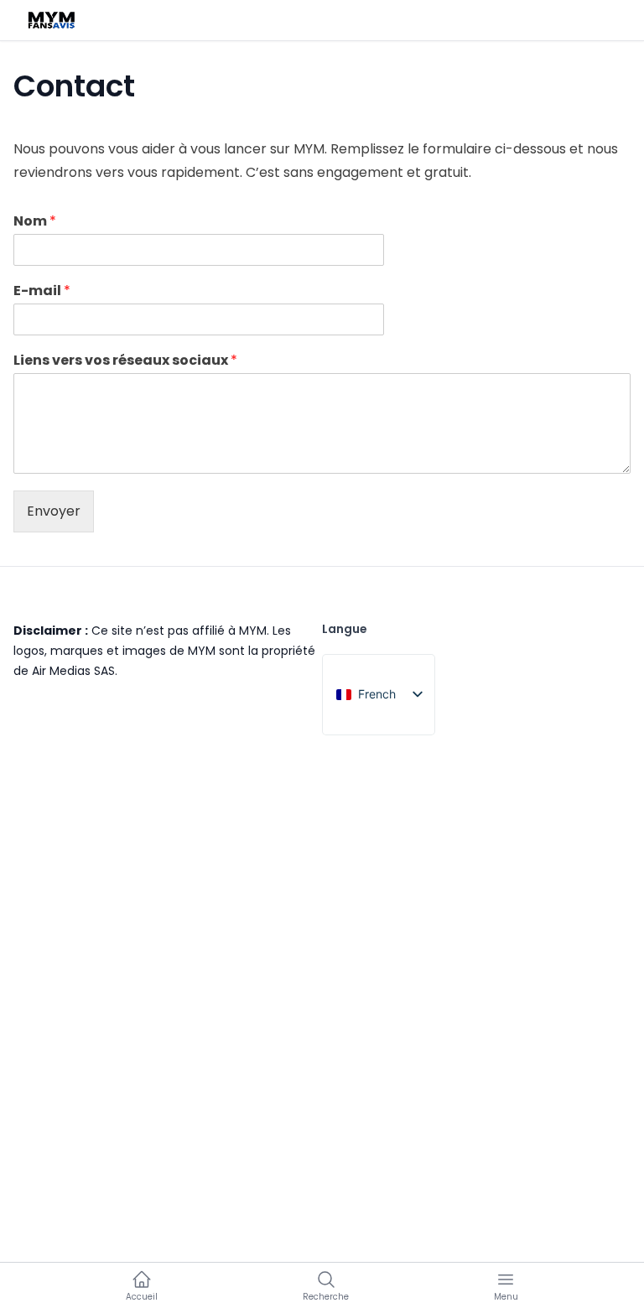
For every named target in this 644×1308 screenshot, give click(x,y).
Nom (34, 222)
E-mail (41, 291)
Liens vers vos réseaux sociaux (125, 361)
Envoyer (53, 511)
